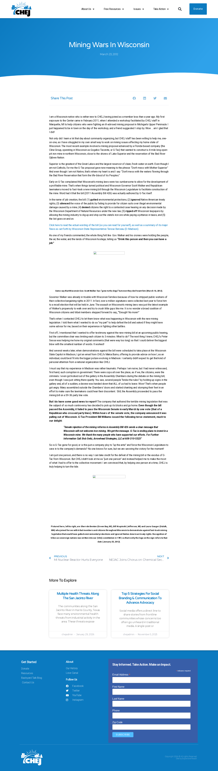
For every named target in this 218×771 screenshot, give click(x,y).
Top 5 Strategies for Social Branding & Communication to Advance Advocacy (140, 598)
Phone (116, 710)
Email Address (121, 674)
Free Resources (112, 9)
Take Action (159, 9)
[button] (180, 9)
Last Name (118, 698)
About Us (86, 9)
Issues (137, 9)
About (69, 661)
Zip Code (117, 722)
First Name (118, 686)
